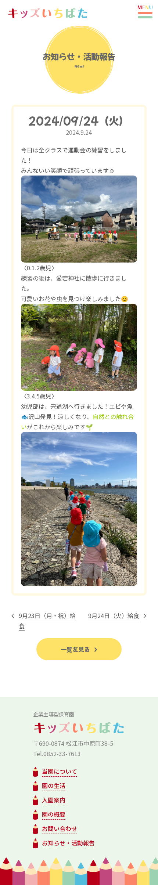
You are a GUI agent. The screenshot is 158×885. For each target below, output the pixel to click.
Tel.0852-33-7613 (57, 753)
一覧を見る (76, 649)
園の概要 (53, 814)
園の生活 (53, 785)
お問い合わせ (59, 828)
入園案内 (53, 799)
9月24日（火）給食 (113, 615)
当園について (59, 771)
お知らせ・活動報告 (68, 842)
